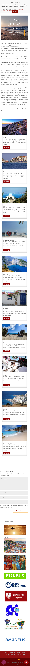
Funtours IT (15, 662)
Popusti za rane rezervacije (14, 33)
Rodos (5, 409)
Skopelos (5, 308)
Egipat (7, 652)
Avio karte (6, 524)
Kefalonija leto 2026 (8, 240)
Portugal (6, 537)
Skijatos (5, 375)
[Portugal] (15, 552)
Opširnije (6, 147)
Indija (5, 554)
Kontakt (19, 656)
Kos (4, 206)
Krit (4, 343)
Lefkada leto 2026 (8, 443)
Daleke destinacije (10, 654)
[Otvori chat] (26, 662)
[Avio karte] (15, 535)
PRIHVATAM (15, 11)
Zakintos (5, 274)
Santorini (5, 138)
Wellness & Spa (21, 654)
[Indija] (15, 569)
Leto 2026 (12, 652)
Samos (5, 172)
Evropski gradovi (21, 652)
